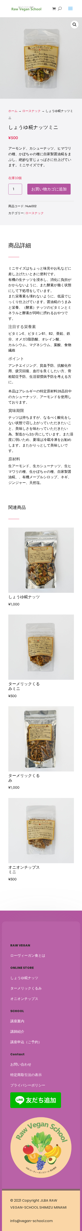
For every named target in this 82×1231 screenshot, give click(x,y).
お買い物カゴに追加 (49, 189)
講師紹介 (17, 1031)
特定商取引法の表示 (26, 1074)
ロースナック (31, 111)
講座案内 (17, 1021)
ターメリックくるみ (26, 988)
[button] (75, 24)
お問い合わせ (20, 1064)
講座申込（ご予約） (26, 1041)
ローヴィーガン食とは (27, 955)
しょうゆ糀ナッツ (24, 977)
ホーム (12, 111)
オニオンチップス (24, 998)
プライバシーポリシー (27, 1085)
